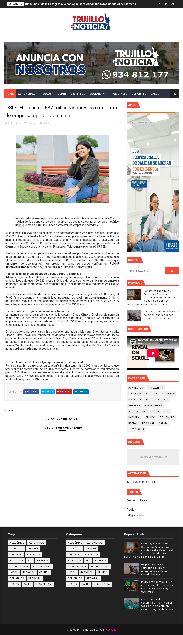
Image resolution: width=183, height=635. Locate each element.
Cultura (12, 102)
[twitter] (166, 4)
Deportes (139, 94)
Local (47, 94)
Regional (148, 423)
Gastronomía (153, 405)
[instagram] (172, 4)
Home (10, 94)
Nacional (44, 123)
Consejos (135, 393)
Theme (84, 629)
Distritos (77, 94)
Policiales (119, 94)
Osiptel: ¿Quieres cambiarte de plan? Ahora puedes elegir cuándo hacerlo (161, 314)
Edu (166, 399)
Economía (97, 94)
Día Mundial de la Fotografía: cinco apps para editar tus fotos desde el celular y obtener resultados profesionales (102, 4)
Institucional (137, 411)
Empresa (134, 405)
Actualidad (27, 94)
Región (61, 94)
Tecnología (136, 429)
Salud (155, 94)
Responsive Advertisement (153, 456)
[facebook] (159, 4)
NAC (166, 411)
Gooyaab (111, 629)
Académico (135, 388)
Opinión (150, 417)
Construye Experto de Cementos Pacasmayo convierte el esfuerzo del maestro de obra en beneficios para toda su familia (151, 297)
